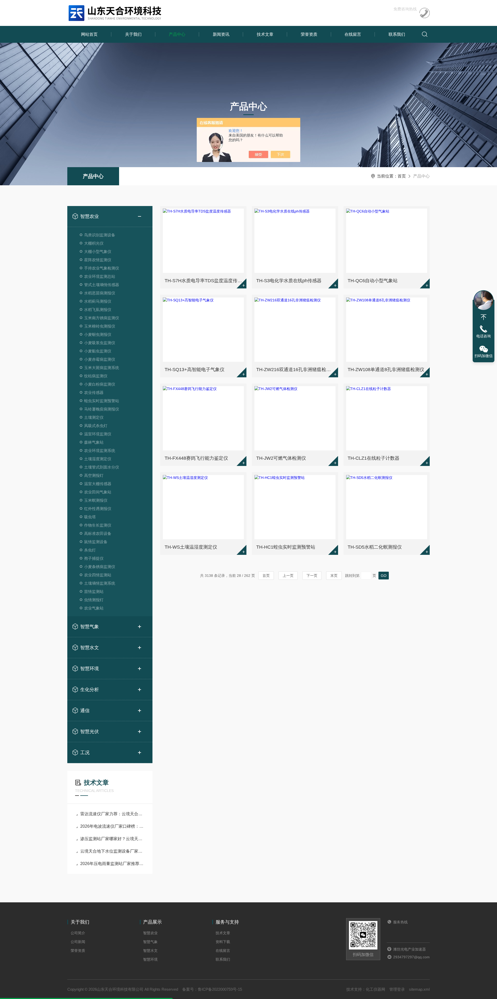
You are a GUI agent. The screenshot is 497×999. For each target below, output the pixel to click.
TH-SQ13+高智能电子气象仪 (194, 369)
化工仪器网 (375, 989)
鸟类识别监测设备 (99, 235)
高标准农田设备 (97, 533)
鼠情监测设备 (95, 542)
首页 (402, 176)
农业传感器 (94, 392)
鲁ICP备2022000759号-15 (220, 989)
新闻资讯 (221, 34)
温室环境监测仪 (97, 434)
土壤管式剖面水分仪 (101, 467)
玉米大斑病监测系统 (101, 367)
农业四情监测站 (97, 575)
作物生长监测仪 (97, 525)
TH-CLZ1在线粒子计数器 (373, 458)
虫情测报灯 (94, 600)
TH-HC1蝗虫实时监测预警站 (285, 547)
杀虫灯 (90, 550)
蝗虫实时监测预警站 (101, 401)
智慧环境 (89, 668)
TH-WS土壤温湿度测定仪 (191, 547)
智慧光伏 (89, 731)
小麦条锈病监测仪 (99, 566)
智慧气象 (89, 626)
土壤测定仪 (94, 417)
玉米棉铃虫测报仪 (99, 326)
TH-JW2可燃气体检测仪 (281, 458)
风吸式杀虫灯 (95, 425)
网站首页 (89, 34)
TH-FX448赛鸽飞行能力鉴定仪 (196, 458)
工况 (85, 752)
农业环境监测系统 (99, 450)
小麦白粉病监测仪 (99, 384)
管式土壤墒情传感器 (101, 284)
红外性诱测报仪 (97, 508)
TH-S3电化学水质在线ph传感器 (288, 280)
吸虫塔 (90, 517)
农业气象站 (94, 608)
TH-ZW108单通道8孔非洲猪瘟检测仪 (386, 369)
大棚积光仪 (94, 243)
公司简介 (78, 933)
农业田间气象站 (97, 492)
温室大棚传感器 (97, 483)
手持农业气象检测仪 (101, 268)
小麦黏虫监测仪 (97, 351)
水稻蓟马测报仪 (97, 301)
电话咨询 (483, 336)
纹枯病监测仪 (95, 376)
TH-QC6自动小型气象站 (373, 280)
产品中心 (177, 34)
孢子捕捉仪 (94, 558)
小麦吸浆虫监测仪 (99, 343)
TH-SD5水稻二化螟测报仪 (375, 547)
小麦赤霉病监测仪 (99, 359)
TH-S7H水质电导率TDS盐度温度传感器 (204, 280)
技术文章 (265, 34)
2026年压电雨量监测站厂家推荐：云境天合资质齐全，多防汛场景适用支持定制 (112, 863)
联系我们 (397, 34)
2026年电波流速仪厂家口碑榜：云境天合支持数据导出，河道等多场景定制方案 (112, 826)
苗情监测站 (94, 591)
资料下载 (223, 942)
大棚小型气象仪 (97, 251)
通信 (85, 710)
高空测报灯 (94, 475)
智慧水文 (89, 647)
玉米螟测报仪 (95, 500)
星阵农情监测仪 (97, 260)
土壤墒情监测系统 (99, 583)
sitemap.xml (419, 989)
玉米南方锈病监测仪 (101, 318)
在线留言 (353, 34)
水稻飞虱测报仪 (97, 309)
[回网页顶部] (483, 317)
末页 (334, 575)
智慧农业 (89, 216)
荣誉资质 (309, 34)
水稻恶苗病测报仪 (99, 293)
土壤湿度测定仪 (97, 459)
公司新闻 (78, 942)
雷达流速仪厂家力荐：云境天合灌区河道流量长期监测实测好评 (112, 814)
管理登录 (397, 989)
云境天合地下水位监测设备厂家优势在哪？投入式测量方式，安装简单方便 (112, 851)
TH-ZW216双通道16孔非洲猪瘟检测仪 (295, 369)
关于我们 (133, 34)
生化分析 (89, 689)
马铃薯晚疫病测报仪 (101, 409)
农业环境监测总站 (99, 276)
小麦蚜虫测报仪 (97, 334)
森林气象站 (94, 442)
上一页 (288, 575)
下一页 (311, 575)
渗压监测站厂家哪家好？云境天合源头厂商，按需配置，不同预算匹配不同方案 (112, 839)
